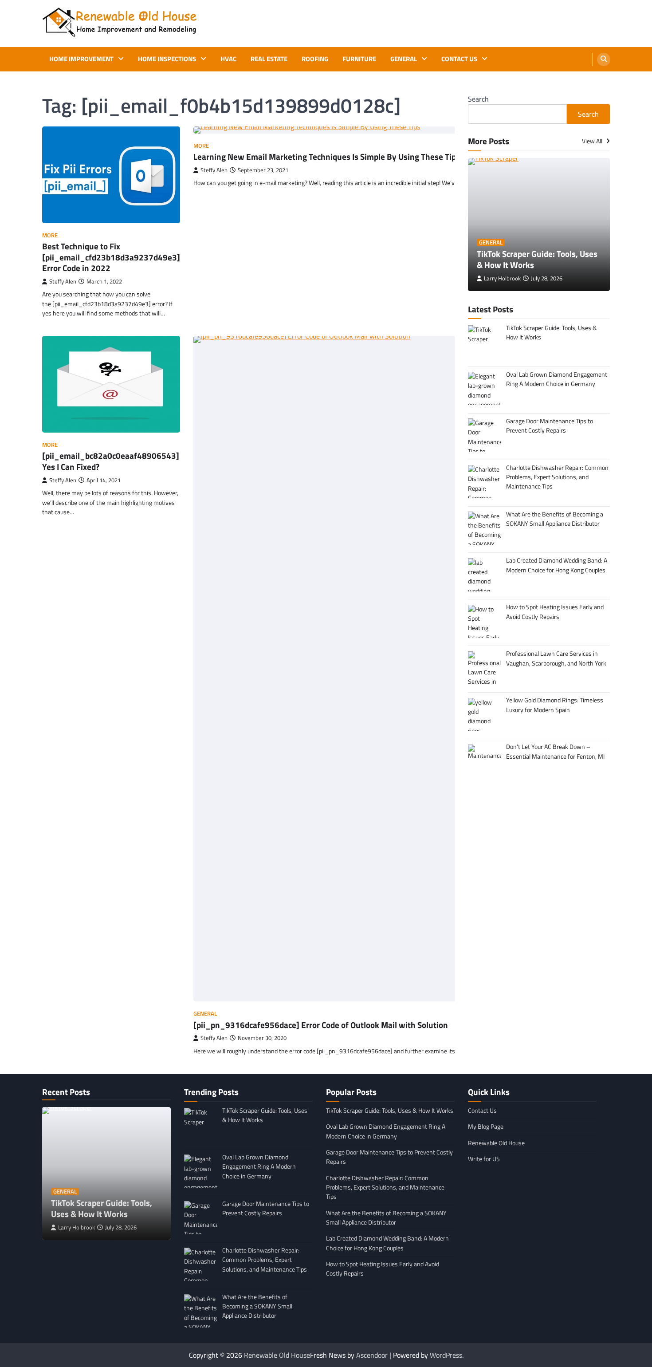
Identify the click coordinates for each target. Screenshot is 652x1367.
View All (593, 141)
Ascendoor (372, 1355)
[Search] (603, 59)
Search (478, 99)
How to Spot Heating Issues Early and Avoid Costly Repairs (382, 1268)
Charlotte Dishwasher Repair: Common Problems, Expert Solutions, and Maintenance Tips (385, 1187)
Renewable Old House (496, 1143)
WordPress (446, 1355)
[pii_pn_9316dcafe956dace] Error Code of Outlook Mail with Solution (320, 1024)
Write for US (484, 1159)
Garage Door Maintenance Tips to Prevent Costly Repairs (389, 1156)
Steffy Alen (62, 281)
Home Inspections (167, 59)
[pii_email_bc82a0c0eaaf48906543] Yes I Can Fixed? (110, 461)
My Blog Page (485, 1126)
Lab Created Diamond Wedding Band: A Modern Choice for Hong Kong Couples (387, 1243)
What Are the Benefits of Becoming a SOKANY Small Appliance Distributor (386, 1217)
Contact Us (459, 59)
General (403, 59)
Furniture (359, 59)
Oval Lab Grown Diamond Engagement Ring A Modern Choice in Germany (385, 1131)
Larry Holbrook (502, 278)
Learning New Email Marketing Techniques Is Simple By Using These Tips (326, 156)
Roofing (315, 59)
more (50, 235)
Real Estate (269, 59)
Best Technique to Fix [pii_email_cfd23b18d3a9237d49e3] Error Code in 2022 (111, 257)
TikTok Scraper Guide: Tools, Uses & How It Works (537, 259)
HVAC (228, 59)
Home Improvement (81, 59)
